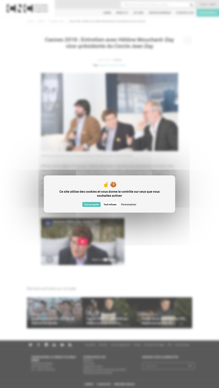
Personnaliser (128, 204)
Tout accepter (91, 204)
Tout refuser (110, 204)
